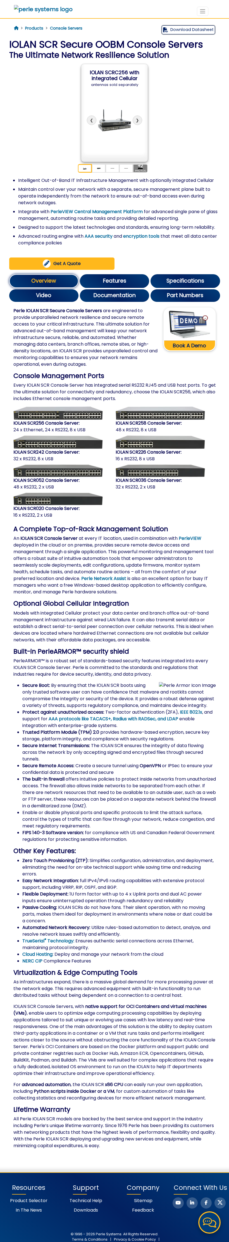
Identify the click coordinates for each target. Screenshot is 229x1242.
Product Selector (28, 1200)
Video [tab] (43, 295)
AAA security (99, 236)
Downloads (86, 1210)
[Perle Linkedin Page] (192, 1203)
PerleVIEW (190, 538)
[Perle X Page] (220, 1203)
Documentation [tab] (115, 295)
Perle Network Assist (103, 578)
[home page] (16, 28)
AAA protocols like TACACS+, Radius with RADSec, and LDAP (113, 719)
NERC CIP (32, 961)
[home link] (43, 9)
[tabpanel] (114, 728)
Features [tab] (114, 281)
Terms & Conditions (90, 1239)
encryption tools (141, 236)
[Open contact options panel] (209, 1222)
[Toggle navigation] (202, 11)
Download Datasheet (192, 29)
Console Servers (66, 28)
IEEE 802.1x (191, 712)
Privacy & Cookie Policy (135, 1239)
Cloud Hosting (37, 954)
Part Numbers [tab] (185, 295)
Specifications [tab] (185, 281)
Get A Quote (67, 263)
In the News (29, 1210)
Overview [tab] (43, 281)
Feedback (143, 1210)
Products (34, 28)
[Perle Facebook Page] (206, 1203)
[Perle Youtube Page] (178, 1203)
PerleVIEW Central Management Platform (97, 211)
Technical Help (86, 1200)
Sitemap (143, 1200)
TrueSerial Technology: (48, 941)
